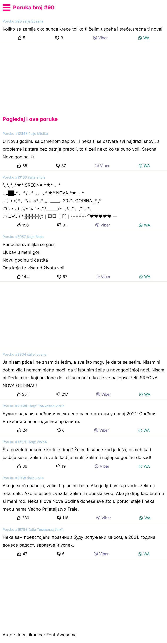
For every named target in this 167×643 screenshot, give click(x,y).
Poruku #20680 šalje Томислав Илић (33, 406)
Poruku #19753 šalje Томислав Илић (33, 529)
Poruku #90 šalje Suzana (23, 21)
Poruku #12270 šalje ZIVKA (25, 442)
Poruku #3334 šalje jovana (25, 354)
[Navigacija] (6, 7)
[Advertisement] (83, 76)
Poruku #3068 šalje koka (23, 478)
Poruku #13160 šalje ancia (24, 177)
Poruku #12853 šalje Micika (25, 133)
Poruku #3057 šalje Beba (23, 236)
